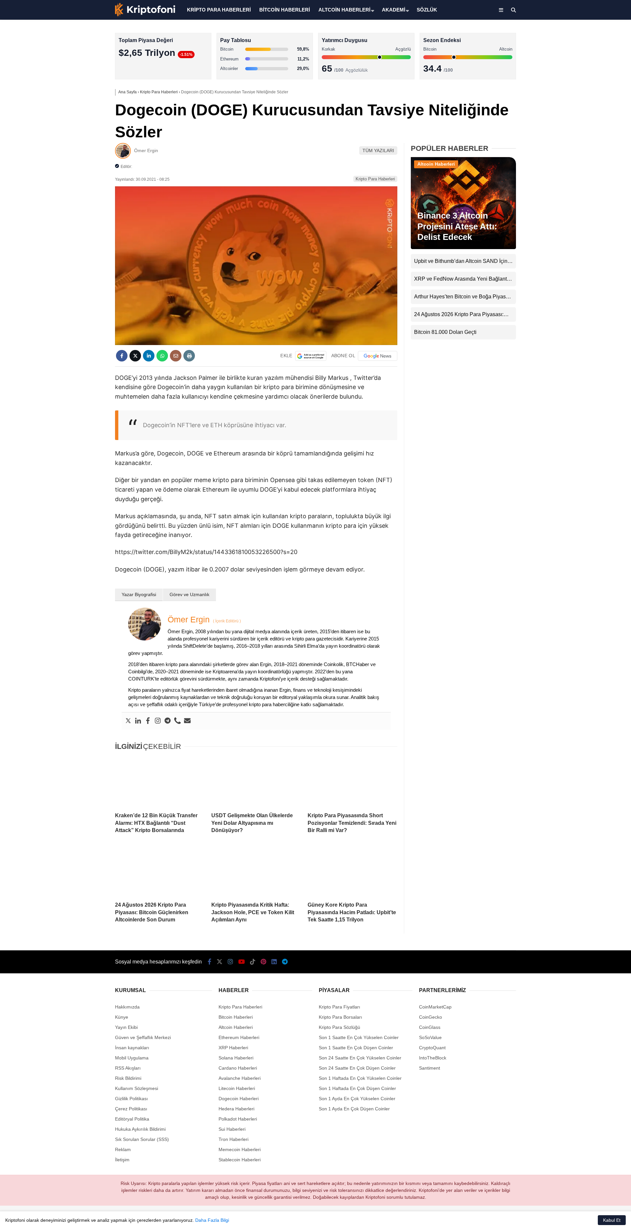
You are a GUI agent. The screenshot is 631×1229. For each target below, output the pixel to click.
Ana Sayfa (572, 36)
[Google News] (377, 356)
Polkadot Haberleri (238, 1119)
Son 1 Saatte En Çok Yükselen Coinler (359, 1037)
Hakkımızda (127, 1006)
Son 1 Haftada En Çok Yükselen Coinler (360, 1078)
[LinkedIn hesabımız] (274, 962)
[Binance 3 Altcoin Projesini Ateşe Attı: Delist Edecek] (463, 247)
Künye (121, 1017)
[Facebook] (148, 721)
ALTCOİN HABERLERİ (344, 9)
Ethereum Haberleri (576, 107)
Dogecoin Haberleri (239, 1098)
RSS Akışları (128, 1068)
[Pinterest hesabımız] (263, 962)
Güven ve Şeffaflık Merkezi (143, 1037)
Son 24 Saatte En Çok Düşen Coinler (357, 1068)
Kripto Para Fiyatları (339, 1006)
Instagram (592, 227)
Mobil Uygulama (132, 1057)
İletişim (122, 1159)
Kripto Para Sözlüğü (339, 1027)
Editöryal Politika (132, 1119)
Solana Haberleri (573, 120)
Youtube (593, 245)
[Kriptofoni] (145, 15)
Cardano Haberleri (238, 1068)
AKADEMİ (393, 9)
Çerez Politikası (131, 1108)
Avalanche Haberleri (240, 1078)
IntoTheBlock (432, 1057)
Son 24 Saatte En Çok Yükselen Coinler (360, 1057)
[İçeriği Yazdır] (189, 355)
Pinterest (593, 282)
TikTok (592, 264)
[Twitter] (128, 721)
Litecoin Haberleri (237, 1088)
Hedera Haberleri (236, 1108)
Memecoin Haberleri (577, 146)
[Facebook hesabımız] (209, 962)
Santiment (429, 1068)
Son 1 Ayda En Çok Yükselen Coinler (357, 1098)
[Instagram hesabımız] (230, 962)
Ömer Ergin (146, 150)
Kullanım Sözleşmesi (136, 1088)
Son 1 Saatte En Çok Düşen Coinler (356, 1047)
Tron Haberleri (233, 1139)
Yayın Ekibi (126, 1027)
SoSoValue (430, 1037)
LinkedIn (592, 301)
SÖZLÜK (427, 9)
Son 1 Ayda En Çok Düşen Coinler (354, 1108)
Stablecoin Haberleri (576, 159)
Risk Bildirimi (128, 1078)
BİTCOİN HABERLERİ (284, 9)
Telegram (592, 319)
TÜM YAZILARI (378, 150)
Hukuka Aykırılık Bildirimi (140, 1129)
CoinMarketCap (435, 1006)
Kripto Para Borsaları (340, 1017)
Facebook (591, 190)
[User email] (187, 721)
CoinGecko (430, 1017)
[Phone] (177, 721)
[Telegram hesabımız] (285, 962)
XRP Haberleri (570, 133)
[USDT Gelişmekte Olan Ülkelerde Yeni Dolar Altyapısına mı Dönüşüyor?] (256, 782)
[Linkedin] (138, 721)
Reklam (123, 1149)
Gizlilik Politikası (131, 1098)
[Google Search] (310, 356)
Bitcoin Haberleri (573, 80)
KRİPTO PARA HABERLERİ (219, 9)
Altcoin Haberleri (573, 94)
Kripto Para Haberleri (577, 67)
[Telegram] (167, 721)
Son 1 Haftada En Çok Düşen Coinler (357, 1088)
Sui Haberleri (232, 1129)
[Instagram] (157, 721)
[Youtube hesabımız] (241, 962)
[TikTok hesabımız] (252, 962)
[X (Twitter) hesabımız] (590, 209)
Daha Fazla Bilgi (212, 1220)
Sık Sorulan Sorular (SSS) (142, 1139)
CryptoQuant (432, 1047)
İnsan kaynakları (132, 1047)
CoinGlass (429, 1027)
